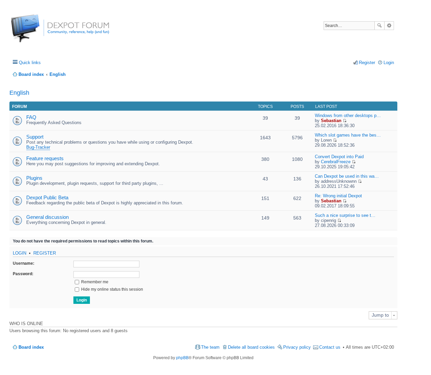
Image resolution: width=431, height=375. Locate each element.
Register (44, 253)
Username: (23, 263)
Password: (23, 273)
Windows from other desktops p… (348, 115)
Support (34, 137)
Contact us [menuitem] (329, 347)
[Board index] (36, 32)
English (19, 92)
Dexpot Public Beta (47, 197)
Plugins (34, 178)
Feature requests (45, 158)
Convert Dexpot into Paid (339, 156)
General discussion (47, 217)
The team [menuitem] (210, 347)
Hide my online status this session (111, 289)
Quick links (30, 62)
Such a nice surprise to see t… (345, 215)
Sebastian (331, 120)
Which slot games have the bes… (348, 135)
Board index (31, 347)
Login (19, 253)
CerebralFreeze (336, 161)
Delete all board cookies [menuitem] (251, 347)
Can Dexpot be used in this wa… (347, 176)
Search (379, 26)
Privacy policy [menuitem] (297, 347)
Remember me (94, 282)
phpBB (182, 357)
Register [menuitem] (367, 62)
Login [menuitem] (389, 62)
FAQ (31, 117)
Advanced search (389, 26)
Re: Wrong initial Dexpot (338, 195)
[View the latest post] (344, 120)
